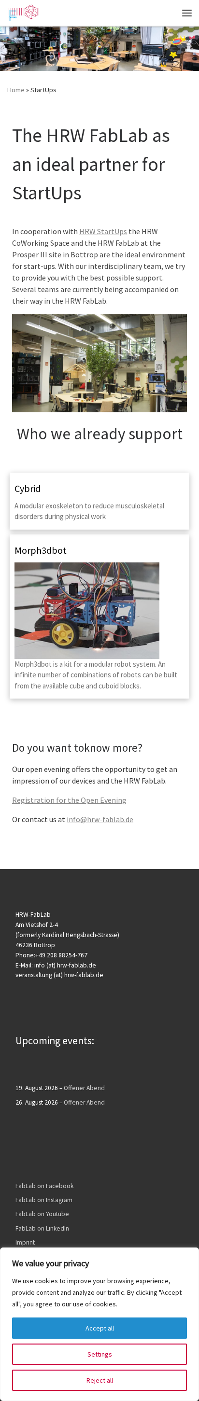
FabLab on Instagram (43, 1200)
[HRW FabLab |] (23, 11)
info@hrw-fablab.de (100, 819)
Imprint (25, 1242)
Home (16, 89)
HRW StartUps (103, 231)
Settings (99, 1354)
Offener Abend (84, 1088)
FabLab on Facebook (44, 1186)
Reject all (99, 1380)
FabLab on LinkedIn (42, 1228)
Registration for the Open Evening (69, 800)
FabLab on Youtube (42, 1214)
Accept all (99, 1328)
